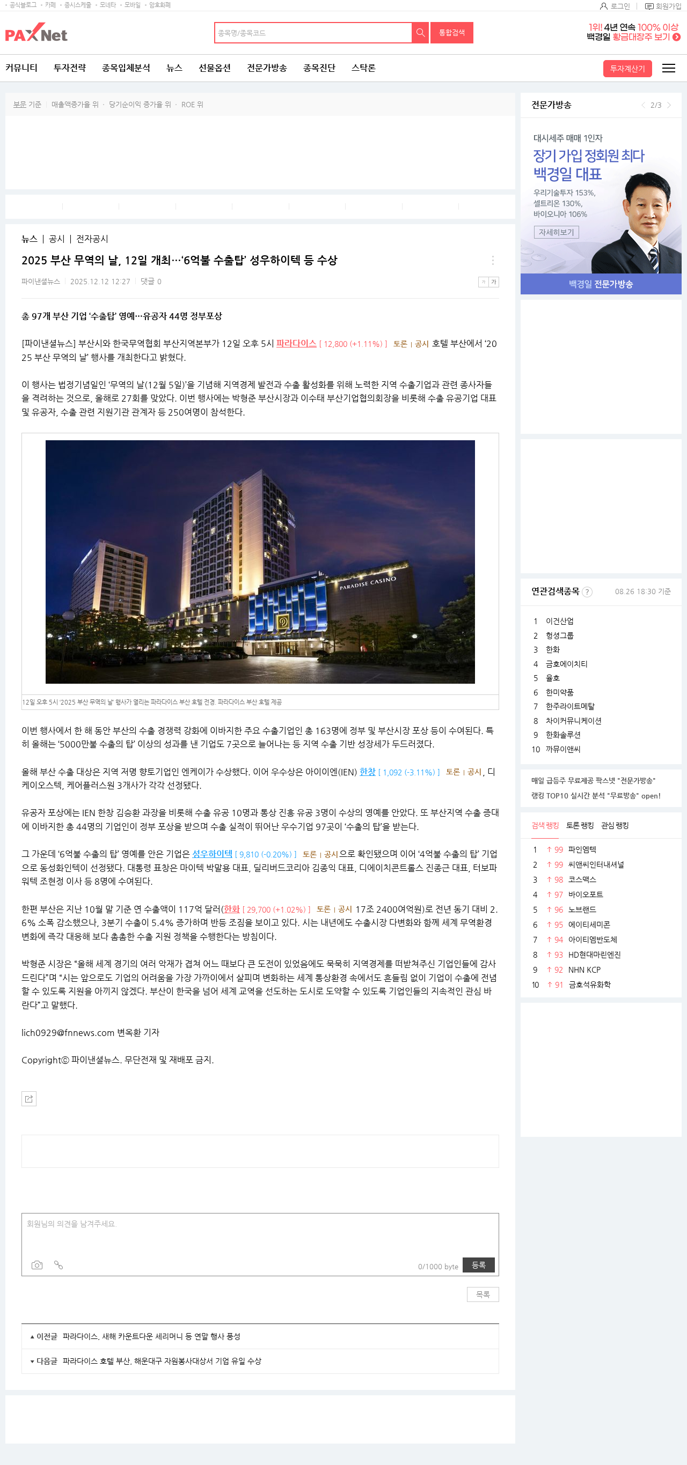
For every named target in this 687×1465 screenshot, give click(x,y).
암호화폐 (160, 5)
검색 (421, 33)
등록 (479, 1265)
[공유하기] (28, 1098)
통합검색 (452, 32)
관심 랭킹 (614, 825)
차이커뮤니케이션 (574, 720)
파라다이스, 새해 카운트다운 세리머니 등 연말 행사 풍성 (151, 1336)
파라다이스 (296, 343)
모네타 (108, 5)
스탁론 (364, 68)
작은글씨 (483, 282)
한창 (368, 772)
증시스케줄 (77, 5)
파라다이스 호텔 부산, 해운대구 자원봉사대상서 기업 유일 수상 (162, 1361)
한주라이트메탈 (570, 706)
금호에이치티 (567, 664)
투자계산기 (627, 68)
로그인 (620, 6)
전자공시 (92, 239)
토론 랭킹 (580, 825)
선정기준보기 (587, 592)
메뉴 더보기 (492, 260)
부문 (19, 104)
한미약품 (560, 692)
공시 (57, 239)
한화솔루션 (563, 734)
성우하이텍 (212, 854)
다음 (669, 105)
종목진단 (319, 68)
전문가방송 (267, 68)
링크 (58, 1265)
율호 (553, 678)
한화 (232, 909)
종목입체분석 (126, 68)
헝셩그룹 (560, 635)
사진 (37, 1265)
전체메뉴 (668, 68)
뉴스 (174, 68)
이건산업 (560, 621)
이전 (643, 105)
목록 (483, 1294)
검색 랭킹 (545, 825)
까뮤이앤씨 (563, 749)
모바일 (133, 5)
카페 (50, 5)
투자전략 (70, 68)
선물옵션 (215, 68)
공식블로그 (23, 5)
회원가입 (669, 6)
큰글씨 (493, 282)
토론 (400, 343)
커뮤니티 (21, 68)
